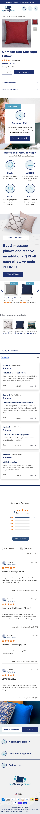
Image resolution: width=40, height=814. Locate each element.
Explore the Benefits (20, 138)
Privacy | (17, 809)
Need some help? (19, 742)
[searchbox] (10, 548)
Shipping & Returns (9, 82)
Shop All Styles (13, 274)
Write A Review (20, 539)
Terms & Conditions (7, 809)
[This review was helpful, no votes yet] (32, 590)
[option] (20, 123)
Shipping (4, 67)
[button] (5, 385)
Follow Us (15, 765)
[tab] (5, 357)
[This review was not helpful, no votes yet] (36, 590)
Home (3, 16)
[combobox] (30, 554)
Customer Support (20, 753)
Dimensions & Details (10, 89)
